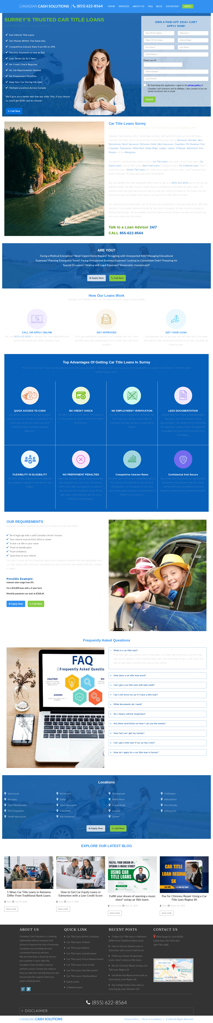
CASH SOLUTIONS (44, 6)
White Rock (138, 148)
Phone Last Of (149, 60)
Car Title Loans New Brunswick (82, 970)
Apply (187, 6)
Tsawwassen (126, 148)
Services (124, 6)
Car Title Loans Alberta (78, 948)
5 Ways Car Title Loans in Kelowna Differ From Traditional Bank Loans (29, 894)
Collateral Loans (75, 987)
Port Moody (170, 805)
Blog (159, 6)
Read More (11, 909)
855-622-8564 (131, 233)
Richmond (145, 144)
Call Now (15, 111)
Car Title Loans (160, 162)
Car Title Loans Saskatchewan (81, 953)
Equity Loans (73, 982)
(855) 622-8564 (90, 6)
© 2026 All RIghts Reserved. (179, 1019)
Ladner (171, 148)
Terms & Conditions (152, 1019)
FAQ (150, 6)
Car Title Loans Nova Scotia (80, 965)
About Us (138, 6)
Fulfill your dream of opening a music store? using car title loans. (132, 898)
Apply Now (97, 278)
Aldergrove (129, 152)
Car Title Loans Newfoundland (82, 976)
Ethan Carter (116, 906)
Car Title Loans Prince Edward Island (85, 959)
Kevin (9, 902)
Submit (149, 99)
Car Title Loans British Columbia (83, 936)
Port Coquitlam (16, 811)
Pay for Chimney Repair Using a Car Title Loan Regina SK (184, 898)
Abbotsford (192, 148)
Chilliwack (181, 148)
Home (111, 6)
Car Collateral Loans (189, 166)
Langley (163, 148)
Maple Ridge (151, 148)
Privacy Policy (131, 1019)
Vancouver (182, 140)
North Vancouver (130, 144)
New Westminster (17, 805)
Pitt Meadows (192, 144)
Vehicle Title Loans (135, 170)
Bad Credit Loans (151, 166)
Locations (172, 6)
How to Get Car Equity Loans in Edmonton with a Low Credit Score (81, 894)
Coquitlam (180, 144)
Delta (153, 144)
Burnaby (193, 140)
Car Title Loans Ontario (78, 942)
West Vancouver (166, 144)
